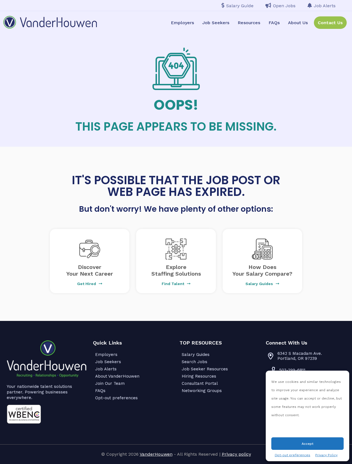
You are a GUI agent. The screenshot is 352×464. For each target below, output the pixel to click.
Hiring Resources (199, 376)
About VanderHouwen (117, 376)
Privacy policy (236, 454)
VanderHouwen (156, 454)
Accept (307, 444)
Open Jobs (284, 5)
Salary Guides (196, 354)
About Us (298, 22)
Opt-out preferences (292, 455)
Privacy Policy (326, 455)
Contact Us (330, 22)
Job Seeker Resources (205, 368)
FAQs (274, 22)
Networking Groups (202, 390)
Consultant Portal (200, 383)
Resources (249, 22)
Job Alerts (325, 5)
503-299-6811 (292, 370)
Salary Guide (239, 5)
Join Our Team (110, 383)
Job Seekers (215, 22)
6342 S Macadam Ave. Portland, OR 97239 (299, 356)
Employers (182, 22)
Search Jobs (194, 361)
